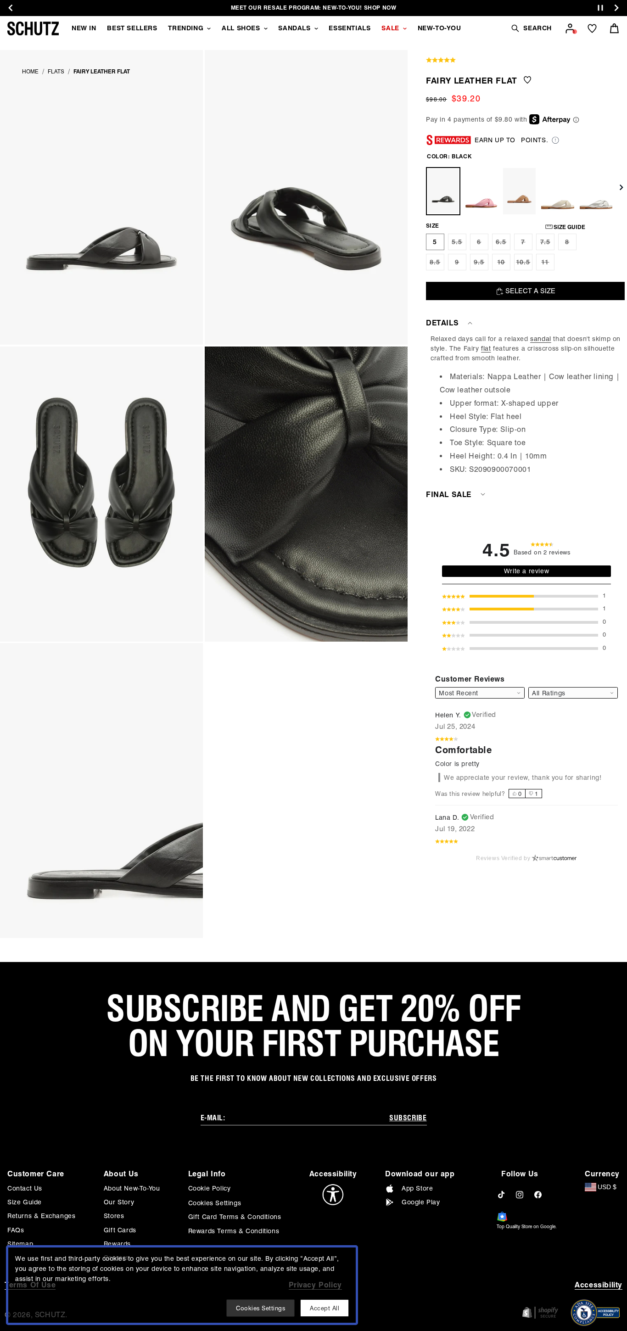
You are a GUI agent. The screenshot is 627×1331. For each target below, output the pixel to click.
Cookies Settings (214, 1203)
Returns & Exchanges (41, 1215)
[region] (526, 405)
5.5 (459, 244)
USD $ (607, 1187)
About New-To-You (132, 1188)
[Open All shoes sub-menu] (265, 28)
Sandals (294, 28)
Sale (390, 28)
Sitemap (20, 1243)
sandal (540, 338)
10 (503, 264)
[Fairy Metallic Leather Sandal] (596, 191)
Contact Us (24, 1188)
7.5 (547, 244)
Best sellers (132, 28)
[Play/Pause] (600, 8)
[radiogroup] (525, 793)
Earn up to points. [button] (511, 140)
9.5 (481, 264)
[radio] (435, 242)
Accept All (324, 1308)
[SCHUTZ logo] (33, 28)
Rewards (117, 1243)
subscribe (407, 1117)
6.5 (503, 244)
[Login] (570, 28)
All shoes (241, 28)
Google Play (421, 1202)
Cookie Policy (209, 1188)
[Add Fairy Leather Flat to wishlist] (527, 80)
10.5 (524, 264)
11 (547, 264)
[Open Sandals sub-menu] (316, 28)
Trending (185, 28)
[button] (531, 28)
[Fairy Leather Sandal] (557, 191)
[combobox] (573, 693)
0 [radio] (520, 793)
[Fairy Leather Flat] (443, 191)
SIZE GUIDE (569, 227)
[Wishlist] (592, 28)
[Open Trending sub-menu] (209, 28)
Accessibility (598, 1285)
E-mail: (213, 1117)
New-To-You (439, 28)
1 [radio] (536, 793)
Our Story (119, 1202)
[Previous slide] (11, 8)
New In (84, 28)
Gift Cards (120, 1230)
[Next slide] (616, 8)
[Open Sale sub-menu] (405, 28)
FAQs (15, 1230)
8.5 (437, 264)
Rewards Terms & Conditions (234, 1231)
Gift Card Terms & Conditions (234, 1216)
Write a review (526, 571)
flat (486, 348)
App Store (417, 1188)
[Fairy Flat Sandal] (519, 191)
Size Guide (24, 1202)
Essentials (349, 28)
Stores (114, 1215)
